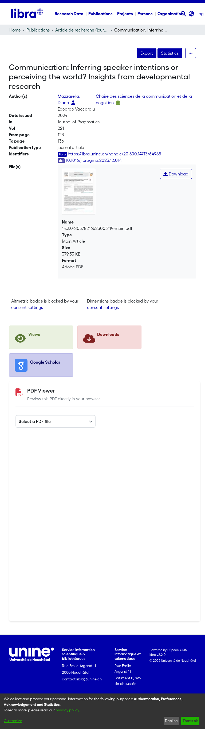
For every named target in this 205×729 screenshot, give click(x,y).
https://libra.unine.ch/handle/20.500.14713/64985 (114, 153)
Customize (13, 721)
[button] (183, 13)
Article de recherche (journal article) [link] (82, 30)
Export (146, 53)
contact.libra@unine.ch (82, 679)
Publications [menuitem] (100, 13)
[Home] (27, 13)
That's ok (190, 721)
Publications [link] (38, 30)
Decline (171, 721)
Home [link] (15, 30)
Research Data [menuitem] (69, 13)
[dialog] (102, 711)
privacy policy (67, 710)
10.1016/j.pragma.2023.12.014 (94, 160)
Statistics (170, 53)
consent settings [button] (27, 307)
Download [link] (178, 173)
